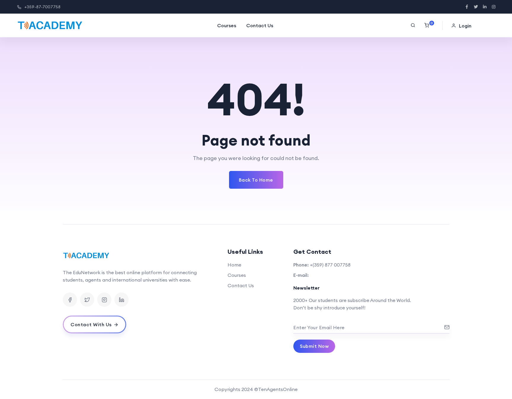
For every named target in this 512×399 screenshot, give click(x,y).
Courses (226, 25)
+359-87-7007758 (42, 6)
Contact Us (259, 25)
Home (234, 265)
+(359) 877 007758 (330, 265)
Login (465, 26)
